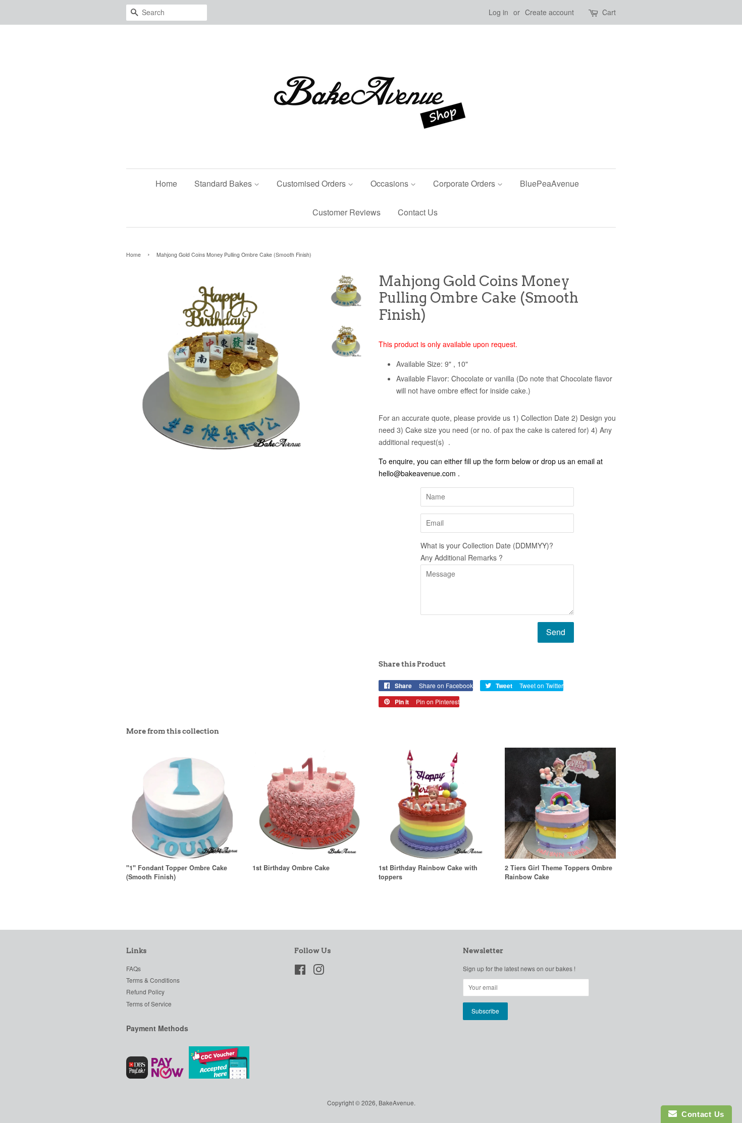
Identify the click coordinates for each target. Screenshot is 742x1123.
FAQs (133, 968)
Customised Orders (312, 183)
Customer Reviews (346, 212)
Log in (498, 12)
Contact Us (418, 212)
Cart (609, 12)
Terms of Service (149, 1003)
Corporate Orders (465, 183)
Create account (549, 12)
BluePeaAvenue (549, 183)
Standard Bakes (224, 183)
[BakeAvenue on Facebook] (300, 971)
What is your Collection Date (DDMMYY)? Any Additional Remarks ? (486, 551)
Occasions (390, 183)
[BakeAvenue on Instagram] (318, 971)
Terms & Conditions (153, 980)
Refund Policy (145, 991)
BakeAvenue (396, 1102)
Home (166, 183)
